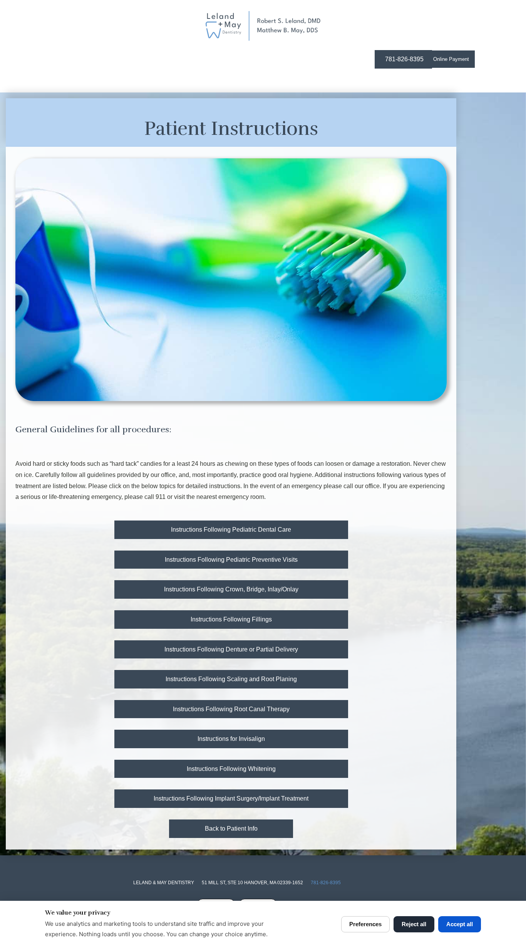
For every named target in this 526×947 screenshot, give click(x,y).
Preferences (365, 924)
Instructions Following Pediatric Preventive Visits (231, 559)
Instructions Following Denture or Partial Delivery (231, 649)
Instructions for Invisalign (231, 738)
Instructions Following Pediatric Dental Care (231, 529)
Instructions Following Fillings (231, 619)
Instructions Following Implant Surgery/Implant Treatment (231, 798)
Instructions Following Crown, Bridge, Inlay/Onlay (231, 589)
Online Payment (451, 59)
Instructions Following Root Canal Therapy (231, 709)
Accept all (459, 924)
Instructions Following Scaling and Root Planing (231, 679)
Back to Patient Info (231, 828)
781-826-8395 (326, 882)
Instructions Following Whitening (231, 769)
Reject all (414, 924)
